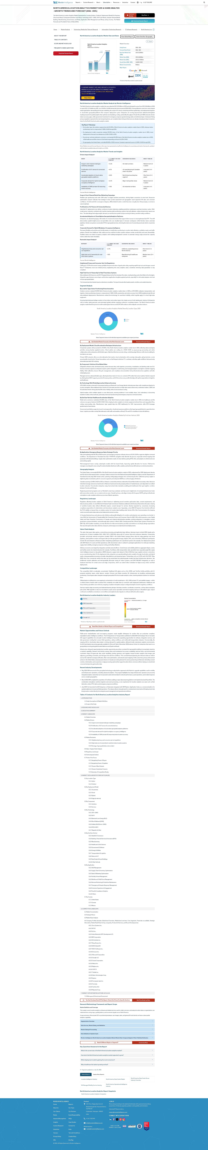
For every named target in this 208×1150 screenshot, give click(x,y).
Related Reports (86, 1074)
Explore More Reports (98, 1074)
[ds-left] (65, 53)
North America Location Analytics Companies (93, 1094)
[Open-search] (204, 2)
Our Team (71, 1108)
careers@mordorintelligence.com (118, 1112)
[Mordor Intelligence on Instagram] (124, 1119)
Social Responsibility (74, 1115)
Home (55, 1104)
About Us (55, 1108)
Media (55, 1115)
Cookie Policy (72, 1136)
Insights (55, 1122)
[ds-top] (139, 21)
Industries (125, 2)
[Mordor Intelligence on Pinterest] (120, 1119)
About (98, 2)
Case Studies (72, 1122)
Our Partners (72, 1111)
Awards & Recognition (59, 1118)
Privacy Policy (57, 1136)
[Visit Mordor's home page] (63, 2)
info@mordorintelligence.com (94, 1123)
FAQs (70, 1118)
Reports (78, 2)
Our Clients (56, 1111)
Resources (116, 2)
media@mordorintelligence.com (95, 1129)
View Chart (88, 98)
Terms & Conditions (74, 1133)
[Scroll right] (154, 30)
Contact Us (71, 1126)
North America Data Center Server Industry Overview (140, 1079)
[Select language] (137, 2)
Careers (55, 1133)
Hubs (69, 1129)
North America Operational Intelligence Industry (116, 1085)
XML (54, 1140)
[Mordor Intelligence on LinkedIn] (110, 1119)
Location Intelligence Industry (89, 1079)
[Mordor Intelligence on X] (117, 1119)
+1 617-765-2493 (147, 2)
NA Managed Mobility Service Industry (91, 1085)
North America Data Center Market (115, 1079)
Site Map (70, 1140)
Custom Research (88, 2)
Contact (132, 2)
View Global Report (127, 36)
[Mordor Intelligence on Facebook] (113, 1119)
